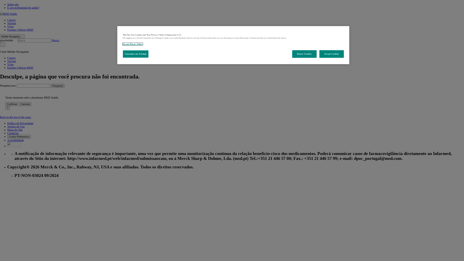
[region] (233, 45)
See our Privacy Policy (133, 44)
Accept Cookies (331, 54)
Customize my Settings (136, 54)
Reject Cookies (304, 54)
